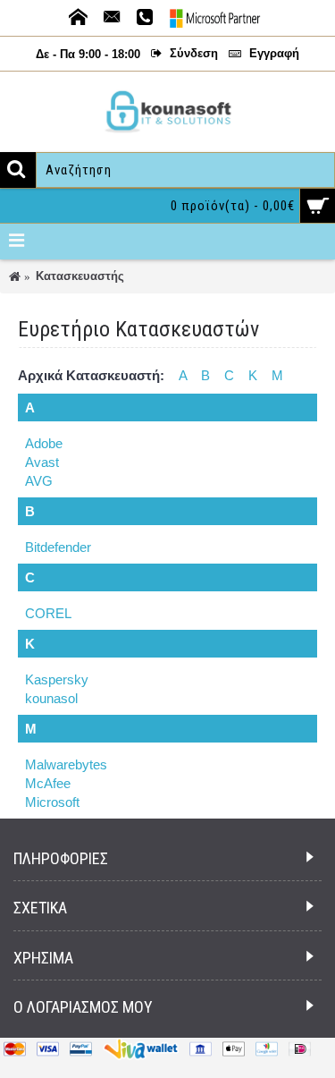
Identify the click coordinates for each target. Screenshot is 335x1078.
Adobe (44, 443)
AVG (39, 480)
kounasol (51, 698)
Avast (42, 462)
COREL (48, 613)
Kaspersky (56, 679)
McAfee (48, 783)
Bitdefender (58, 547)
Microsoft (52, 802)
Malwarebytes (66, 764)
